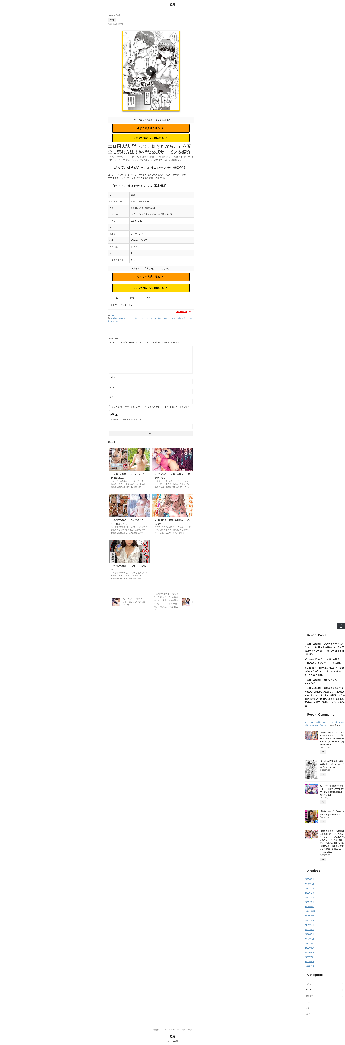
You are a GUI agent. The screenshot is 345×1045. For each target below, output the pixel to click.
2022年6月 (309, 961)
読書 (308, 1008)
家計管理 (309, 996)
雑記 (308, 1014)
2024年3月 (309, 934)
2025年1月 (309, 906)
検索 (341, 625)
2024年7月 (309, 920)
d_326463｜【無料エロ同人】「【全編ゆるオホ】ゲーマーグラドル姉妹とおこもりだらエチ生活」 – (324, 671)
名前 (112, 377)
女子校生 (185, 318)
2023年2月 (309, 939)
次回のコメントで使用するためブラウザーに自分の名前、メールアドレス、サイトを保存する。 (149, 408)
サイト (112, 397)
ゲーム (309, 990)
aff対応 (114, 318)
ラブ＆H (173, 318)
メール (113, 387)
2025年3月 (309, 902)
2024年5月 (309, 925)
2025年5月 (309, 893)
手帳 (308, 1002)
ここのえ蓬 (132, 318)
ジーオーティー (144, 318)
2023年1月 (309, 943)
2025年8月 (309, 879)
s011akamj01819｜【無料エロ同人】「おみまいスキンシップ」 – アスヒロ (332, 764)
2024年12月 (310, 911)
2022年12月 (310, 948)
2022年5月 (309, 966)
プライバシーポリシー (171, 1030)
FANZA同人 (122, 318)
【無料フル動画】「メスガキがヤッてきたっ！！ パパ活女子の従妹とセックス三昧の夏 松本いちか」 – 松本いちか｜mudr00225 (332, 738)
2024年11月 (310, 916)
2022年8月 (309, 952)
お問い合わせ (187, 1030)
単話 (179, 318)
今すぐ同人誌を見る (148, 128)
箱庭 (172, 4)
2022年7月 (309, 957)
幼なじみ (114, 321)
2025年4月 (309, 897)
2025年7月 (309, 884)
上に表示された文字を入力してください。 (127, 419)
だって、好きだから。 (160, 318)
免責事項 (156, 1030)
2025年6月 (309, 888)
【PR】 (113, 315)
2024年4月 (309, 929)
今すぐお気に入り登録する (148, 137)
